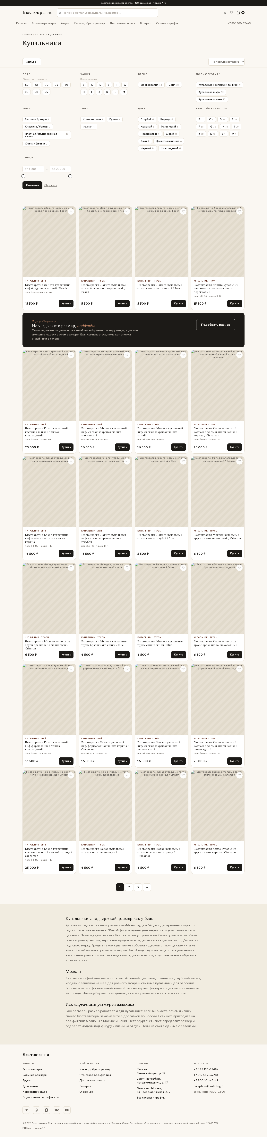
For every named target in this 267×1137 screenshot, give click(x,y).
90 (36, 92)
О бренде (86, 1091)
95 (46, 92)
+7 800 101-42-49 (239, 23)
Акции (65, 23)
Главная (27, 34)
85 (26, 92)
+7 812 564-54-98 (206, 1075)
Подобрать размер (215, 324)
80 (66, 85)
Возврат (145, 23)
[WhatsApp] (36, 1110)
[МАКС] (46, 1110)
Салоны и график (167, 23)
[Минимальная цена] (23, 176)
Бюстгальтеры (32, 1069)
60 (27, 85)
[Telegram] (26, 1110)
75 (56, 85)
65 (37, 85)
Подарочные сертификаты (40, 1097)
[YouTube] (67, 1110)
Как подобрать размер (89, 23)
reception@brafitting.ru (209, 1086)
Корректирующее (34, 1091)
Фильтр (31, 61)
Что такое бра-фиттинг (95, 1075)
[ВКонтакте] (56, 1110)
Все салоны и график (151, 1097)
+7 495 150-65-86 (206, 1069)
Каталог (21, 23)
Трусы (26, 1080)
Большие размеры (44, 23)
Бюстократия (37, 12)
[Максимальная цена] (70, 176)
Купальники (30, 1086)
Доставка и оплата (122, 23)
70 (46, 85)
